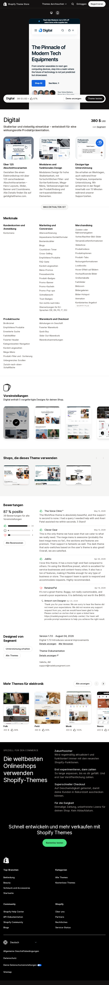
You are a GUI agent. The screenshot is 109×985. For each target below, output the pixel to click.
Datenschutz (9, 958)
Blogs (6, 927)
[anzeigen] (16, 475)
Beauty (7, 882)
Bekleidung (9, 877)
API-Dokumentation (13, 917)
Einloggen (82, 4)
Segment (101, 127)
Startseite (8, 893)
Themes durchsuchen (53, 4)
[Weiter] (103, 458)
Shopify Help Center (13, 911)
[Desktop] (51, 13)
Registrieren (97, 4)
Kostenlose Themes (65, 882)
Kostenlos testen (54, 843)
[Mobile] (57, 13)
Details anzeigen (47, 644)
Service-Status (63, 927)
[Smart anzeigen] (47, 423)
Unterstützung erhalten (18, 649)
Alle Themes (12, 655)
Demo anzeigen (73, 98)
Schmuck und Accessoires (16, 888)
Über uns (60, 911)
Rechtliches (61, 922)
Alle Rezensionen (14, 543)
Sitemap (7, 972)
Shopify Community (13, 922)
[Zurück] (96, 458)
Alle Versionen (66, 644)
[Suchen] (72, 4)
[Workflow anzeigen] (78, 423)
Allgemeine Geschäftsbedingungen (21, 951)
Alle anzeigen (83, 683)
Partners (59, 917)
